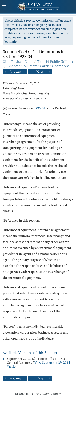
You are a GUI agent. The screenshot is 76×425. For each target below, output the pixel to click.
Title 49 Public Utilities (55, 61)
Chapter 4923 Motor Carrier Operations (38, 65)
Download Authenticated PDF (28, 98)
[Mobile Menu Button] (4, 7)
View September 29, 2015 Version (38, 364)
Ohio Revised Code (17, 61)
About (56, 394)
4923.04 (39, 108)
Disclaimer (24, 394)
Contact (42, 394)
